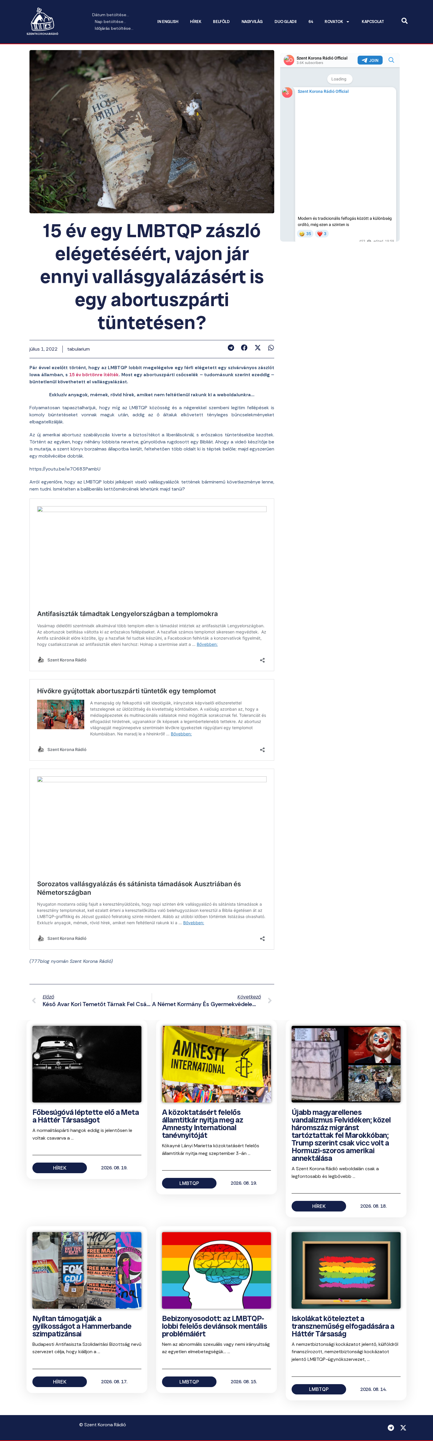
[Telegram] (391, 1428)
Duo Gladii (286, 21)
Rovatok (334, 21)
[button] (230, 347)
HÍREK (195, 21)
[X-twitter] (403, 1428)
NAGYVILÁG (252, 21)
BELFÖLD (221, 21)
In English (167, 21)
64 (310, 21)
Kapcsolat (373, 21)
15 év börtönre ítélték (94, 375)
